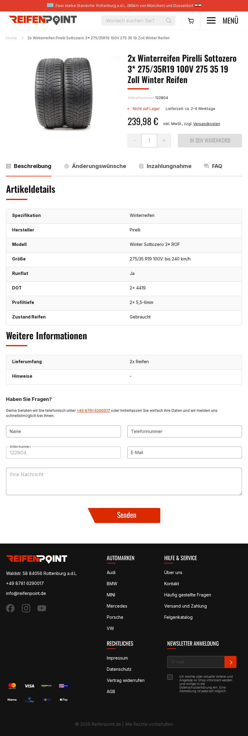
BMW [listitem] (112, 583)
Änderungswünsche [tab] (99, 166)
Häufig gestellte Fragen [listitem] (187, 594)
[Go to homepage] (43, 20)
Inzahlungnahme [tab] (169, 166)
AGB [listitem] (111, 691)
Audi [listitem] (111, 572)
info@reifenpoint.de (26, 593)
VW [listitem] (110, 628)
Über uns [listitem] (173, 572)
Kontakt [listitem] (171, 583)
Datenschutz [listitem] (119, 669)
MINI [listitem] (111, 594)
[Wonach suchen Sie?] (168, 20)
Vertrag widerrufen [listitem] (126, 680)
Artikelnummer (20, 446)
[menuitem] (191, 20)
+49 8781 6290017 (93, 410)
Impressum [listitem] (117, 657)
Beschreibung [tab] (32, 166)
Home (11, 38)
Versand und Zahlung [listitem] (185, 605)
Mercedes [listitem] (117, 605)
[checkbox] (170, 677)
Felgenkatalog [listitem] (178, 617)
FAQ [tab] (217, 166)
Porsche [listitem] (115, 617)
